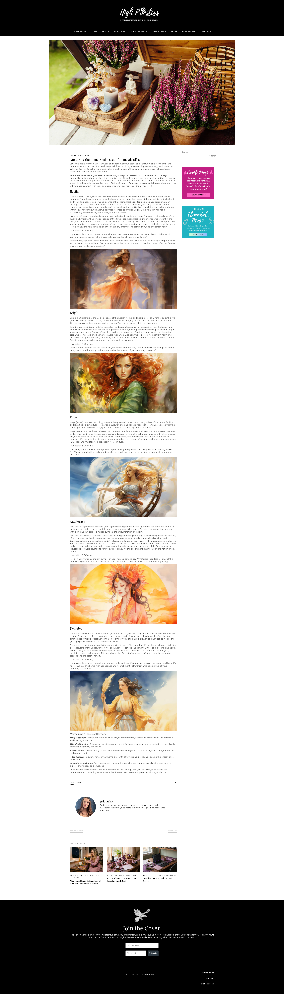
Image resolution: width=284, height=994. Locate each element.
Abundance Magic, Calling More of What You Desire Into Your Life (85, 882)
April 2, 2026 (131, 875)
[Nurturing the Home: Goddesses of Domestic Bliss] (85, 807)
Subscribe (153, 953)
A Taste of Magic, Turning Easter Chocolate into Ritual (121, 879)
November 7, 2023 (76, 155)
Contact (210, 978)
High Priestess (207, 984)
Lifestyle (88, 155)
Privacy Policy (207, 972)
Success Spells (91, 875)
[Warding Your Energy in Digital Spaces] (160, 859)
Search (185, 152)
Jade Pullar (76, 782)
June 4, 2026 (74, 878)
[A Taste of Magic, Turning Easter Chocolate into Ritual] (123, 859)
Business (73, 875)
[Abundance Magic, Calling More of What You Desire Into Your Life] (86, 859)
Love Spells (119, 875)
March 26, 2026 (171, 875)
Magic (161, 875)
